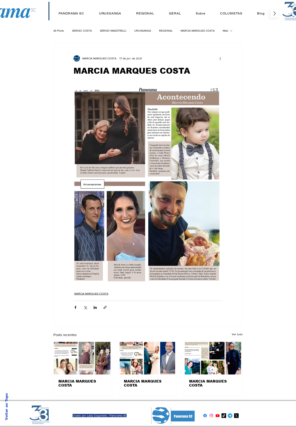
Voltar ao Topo (6, 406)
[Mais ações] (220, 58)
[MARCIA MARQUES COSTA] (83, 358)
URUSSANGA (142, 30)
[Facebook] (205, 415)
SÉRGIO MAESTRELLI (113, 30)
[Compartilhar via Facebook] (75, 307)
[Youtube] (217, 415)
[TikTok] (223, 415)
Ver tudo (237, 334)
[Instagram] (211, 415)
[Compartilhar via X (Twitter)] (85, 307)
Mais (225, 30)
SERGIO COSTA (82, 30)
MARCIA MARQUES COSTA (198, 30)
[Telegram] (230, 415)
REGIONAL (166, 30)
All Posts (58, 30)
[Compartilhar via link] (105, 307)
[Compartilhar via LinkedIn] (95, 307)
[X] (236, 415)
